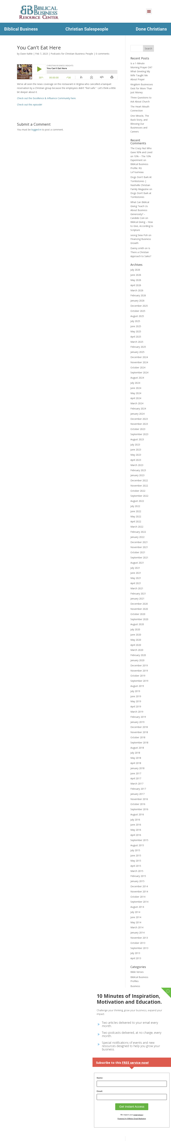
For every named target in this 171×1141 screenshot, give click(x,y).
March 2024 (136, 403)
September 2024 (139, 372)
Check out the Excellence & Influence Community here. (47, 98)
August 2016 (137, 814)
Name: (100, 1078)
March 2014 (136, 927)
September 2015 (139, 840)
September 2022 (139, 495)
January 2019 (137, 722)
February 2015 (138, 876)
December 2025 (139, 305)
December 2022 (139, 480)
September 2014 (139, 901)
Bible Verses (137, 971)
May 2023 (135, 454)
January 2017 (137, 793)
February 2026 (138, 295)
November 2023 (139, 423)
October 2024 (137, 367)
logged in (36, 129)
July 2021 (135, 567)
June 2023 (135, 449)
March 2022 (136, 526)
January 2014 (137, 932)
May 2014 (135, 922)
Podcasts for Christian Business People (72, 53)
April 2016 (135, 835)
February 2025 (138, 346)
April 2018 (135, 763)
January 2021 (137, 598)
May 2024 (135, 393)
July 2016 (135, 819)
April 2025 (135, 336)
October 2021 (137, 552)
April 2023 (135, 459)
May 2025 (135, 331)
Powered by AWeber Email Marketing (132, 1118)
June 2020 (135, 634)
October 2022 (137, 490)
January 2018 (137, 768)
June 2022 (135, 511)
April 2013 (135, 958)
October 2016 (137, 804)
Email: (100, 1091)
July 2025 (135, 321)
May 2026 (135, 280)
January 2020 (137, 660)
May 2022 (135, 516)
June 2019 (135, 696)
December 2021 (139, 542)
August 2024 (137, 377)
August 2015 (137, 845)
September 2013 (139, 948)
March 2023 (136, 465)
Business (135, 986)
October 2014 (137, 896)
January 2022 (137, 537)
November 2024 (139, 362)
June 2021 (135, 572)
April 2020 (135, 644)
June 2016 (135, 824)
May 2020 (135, 639)
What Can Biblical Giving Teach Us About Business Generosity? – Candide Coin (139, 210)
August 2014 (137, 906)
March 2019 (136, 711)
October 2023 (137, 429)
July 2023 (135, 444)
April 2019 (135, 706)
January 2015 (137, 881)
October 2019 (137, 675)
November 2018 (139, 732)
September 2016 (139, 809)
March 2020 (136, 649)
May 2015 (135, 860)
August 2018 (137, 747)
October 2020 (137, 614)
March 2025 (136, 341)
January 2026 (137, 300)
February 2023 (138, 470)
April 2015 (135, 865)
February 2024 (138, 408)
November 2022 (139, 485)
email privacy (138, 1115)
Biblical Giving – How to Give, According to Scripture (141, 226)
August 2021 (137, 562)
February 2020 (138, 655)
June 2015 (135, 855)
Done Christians (151, 29)
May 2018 (135, 757)
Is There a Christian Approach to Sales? (140, 252)
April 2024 (135, 398)
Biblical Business (21, 29)
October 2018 (137, 737)
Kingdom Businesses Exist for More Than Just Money (141, 88)
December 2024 (139, 357)
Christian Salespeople (86, 29)
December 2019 (139, 665)
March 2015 (136, 871)
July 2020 (135, 629)
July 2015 (135, 850)
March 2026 (136, 290)
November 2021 (139, 547)
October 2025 (137, 310)
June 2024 (135, 388)
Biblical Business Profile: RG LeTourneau (139, 168)
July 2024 (135, 382)
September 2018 (139, 742)
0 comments (102, 53)
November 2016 (139, 799)
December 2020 (139, 603)
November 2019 (139, 670)
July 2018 (135, 752)
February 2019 (138, 716)
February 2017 (138, 788)
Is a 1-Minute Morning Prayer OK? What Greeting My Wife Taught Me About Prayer (141, 71)
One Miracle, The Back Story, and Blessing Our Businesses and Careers (139, 123)
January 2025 (137, 352)
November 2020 (139, 608)
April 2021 (135, 583)
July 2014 (135, 912)
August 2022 (137, 501)
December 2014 (139, 886)
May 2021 (135, 578)
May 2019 (135, 701)
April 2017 (135, 778)
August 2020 (137, 624)
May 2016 (135, 829)
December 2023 (139, 418)
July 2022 (135, 506)
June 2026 (135, 274)
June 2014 (135, 917)
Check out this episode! (29, 104)
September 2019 (139, 680)
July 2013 (135, 953)
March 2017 (136, 783)
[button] (149, 11)
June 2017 (135, 773)
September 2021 (139, 557)
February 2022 (138, 531)
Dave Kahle (26, 53)
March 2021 (136, 588)
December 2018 (139, 727)
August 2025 (137, 316)
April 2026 (135, 285)
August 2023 (137, 439)
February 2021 (138, 593)
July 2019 (135, 691)
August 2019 (137, 686)
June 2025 (135, 326)
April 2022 (135, 521)
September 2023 (139, 434)
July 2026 (135, 269)
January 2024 (137, 413)
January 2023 (137, 475)
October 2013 (137, 942)
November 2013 (139, 937)
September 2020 (139, 619)
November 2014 (139, 891)
